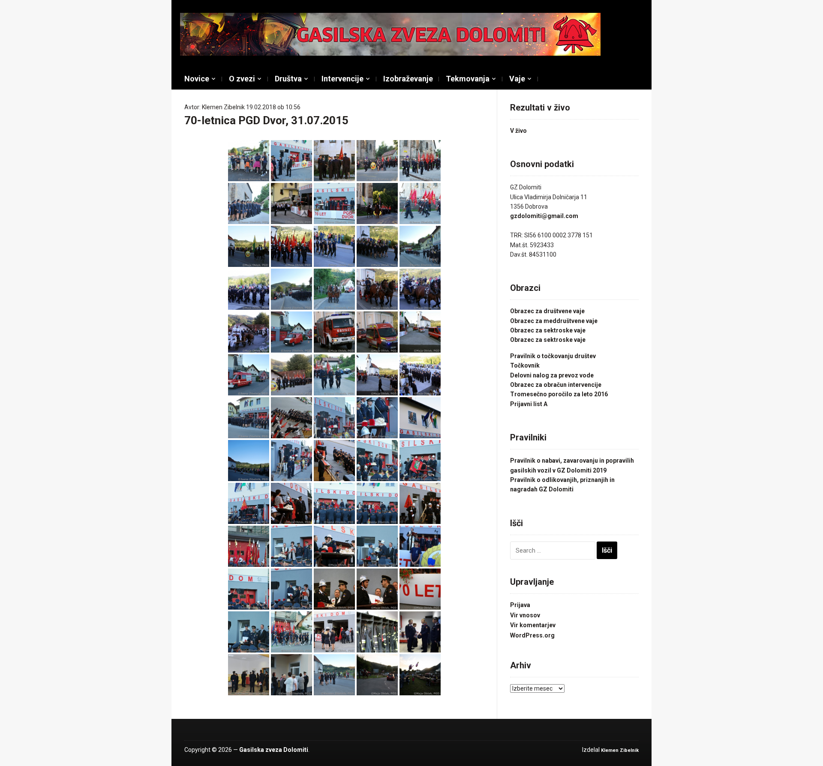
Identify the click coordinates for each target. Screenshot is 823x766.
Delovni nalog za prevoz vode (552, 375)
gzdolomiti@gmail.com (544, 215)
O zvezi (242, 78)
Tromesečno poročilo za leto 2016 (559, 394)
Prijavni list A (528, 404)
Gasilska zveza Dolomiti (273, 749)
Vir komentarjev (533, 625)
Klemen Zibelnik (223, 107)
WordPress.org (532, 635)
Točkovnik (525, 365)
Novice (196, 78)
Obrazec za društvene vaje (547, 311)
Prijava (520, 604)
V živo (518, 130)
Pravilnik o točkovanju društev (553, 356)
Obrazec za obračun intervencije (555, 384)
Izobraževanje (408, 78)
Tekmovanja (468, 78)
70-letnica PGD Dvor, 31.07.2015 (266, 120)
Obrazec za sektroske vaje (548, 330)
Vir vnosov (525, 615)
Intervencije (342, 78)
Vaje (517, 78)
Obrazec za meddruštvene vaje (554, 320)
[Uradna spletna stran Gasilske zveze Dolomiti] (390, 33)
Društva (288, 78)
